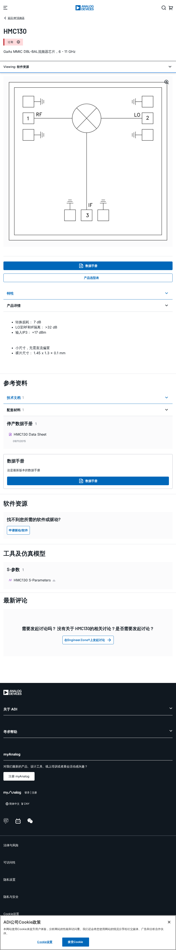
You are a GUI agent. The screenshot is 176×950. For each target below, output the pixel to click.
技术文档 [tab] (15, 397)
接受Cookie (75, 942)
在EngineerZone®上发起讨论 (84, 640)
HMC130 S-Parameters (33, 580)
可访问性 (9, 862)
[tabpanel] (88, 340)
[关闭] (169, 922)
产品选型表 (91, 278)
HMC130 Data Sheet (30, 434)
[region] (88, 932)
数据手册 (91, 266)
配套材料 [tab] (15, 410)
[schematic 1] (88, 161)
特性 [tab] (10, 293)
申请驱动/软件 (18, 530)
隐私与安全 (10, 896)
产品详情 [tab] (14, 305)
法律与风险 (10, 845)
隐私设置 (9, 879)
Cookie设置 (11, 914)
